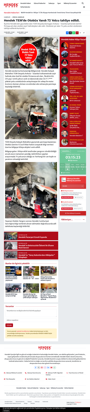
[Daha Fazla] (77, 32)
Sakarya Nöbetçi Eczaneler (14, 373)
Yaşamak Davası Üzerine (75, 47)
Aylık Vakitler (66, 172)
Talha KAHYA (74, 69)
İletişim (33, 403)
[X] (38, 367)
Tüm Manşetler (10, 379)
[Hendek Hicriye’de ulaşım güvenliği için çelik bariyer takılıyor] (31, 288)
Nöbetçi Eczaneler (70, 3)
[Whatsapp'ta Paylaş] (73, 32)
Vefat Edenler (25, 7)
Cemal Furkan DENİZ (77, 43)
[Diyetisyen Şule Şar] (64, 142)
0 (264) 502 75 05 (68, 197)
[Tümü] (84, 219)
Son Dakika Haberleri (33, 379)
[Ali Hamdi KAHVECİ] (64, 63)
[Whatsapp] (54, 367)
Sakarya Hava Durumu (34, 373)
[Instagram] (45, 367)
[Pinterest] (41, 367)
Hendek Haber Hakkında (74, 408)
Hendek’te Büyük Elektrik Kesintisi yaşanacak (11, 278)
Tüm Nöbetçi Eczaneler (74, 213)
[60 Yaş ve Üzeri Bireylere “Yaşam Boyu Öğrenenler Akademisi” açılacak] (49, 288)
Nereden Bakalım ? (76, 136)
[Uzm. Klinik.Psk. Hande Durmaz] (64, 124)
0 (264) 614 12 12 (68, 208)
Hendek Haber (25, 3)
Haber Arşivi (51, 379)
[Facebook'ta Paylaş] (67, 32)
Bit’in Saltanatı (75, 101)
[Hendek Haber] (11, 5)
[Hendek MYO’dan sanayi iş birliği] (13, 288)
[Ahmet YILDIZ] (64, 115)
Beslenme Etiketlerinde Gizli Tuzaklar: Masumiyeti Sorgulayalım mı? (76, 143)
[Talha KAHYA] (64, 71)
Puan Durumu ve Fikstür (76, 373)
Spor (59, 3)
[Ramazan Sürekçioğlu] (64, 133)
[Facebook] (35, 367)
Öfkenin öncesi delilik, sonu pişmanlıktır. (75, 117)
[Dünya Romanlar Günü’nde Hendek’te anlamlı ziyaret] (49, 271)
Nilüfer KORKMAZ (76, 52)
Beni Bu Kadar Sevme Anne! (77, 82)
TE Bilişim (77, 402)
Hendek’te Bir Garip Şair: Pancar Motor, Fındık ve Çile (76, 64)
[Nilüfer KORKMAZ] (64, 54)
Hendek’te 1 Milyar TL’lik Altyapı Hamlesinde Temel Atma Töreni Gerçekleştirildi (51, 13)
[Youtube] (51, 367)
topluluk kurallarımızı (23, 331)
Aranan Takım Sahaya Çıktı (75, 108)
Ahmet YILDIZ (74, 113)
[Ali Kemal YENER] (64, 107)
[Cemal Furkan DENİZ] (64, 46)
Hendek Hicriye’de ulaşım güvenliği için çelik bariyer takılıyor (30, 295)
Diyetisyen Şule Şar (77, 140)
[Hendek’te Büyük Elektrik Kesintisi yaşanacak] (13, 271)
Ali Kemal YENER (75, 105)
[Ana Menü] (83, 7)
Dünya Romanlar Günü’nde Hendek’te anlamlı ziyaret (48, 278)
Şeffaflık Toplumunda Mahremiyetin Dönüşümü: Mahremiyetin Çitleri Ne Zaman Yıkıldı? (77, 92)
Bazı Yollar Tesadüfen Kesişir (76, 72)
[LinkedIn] (48, 367)
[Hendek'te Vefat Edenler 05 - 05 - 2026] (31, 271)
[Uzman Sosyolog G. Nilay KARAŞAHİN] (64, 89)
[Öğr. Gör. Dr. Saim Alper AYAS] (64, 98)
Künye (25, 403)
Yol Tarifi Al (79, 197)
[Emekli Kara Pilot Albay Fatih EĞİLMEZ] (64, 79)
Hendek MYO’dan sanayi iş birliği (11, 295)
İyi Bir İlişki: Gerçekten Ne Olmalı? (74, 127)
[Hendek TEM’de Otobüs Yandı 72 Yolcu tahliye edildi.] (31, 53)
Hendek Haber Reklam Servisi (13, 403)
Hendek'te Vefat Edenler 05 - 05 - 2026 (31, 277)
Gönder (9, 325)
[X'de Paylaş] (70, 32)
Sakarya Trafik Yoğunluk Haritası (54, 374)
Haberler (7, 17)
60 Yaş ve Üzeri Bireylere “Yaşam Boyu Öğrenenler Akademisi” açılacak (49, 296)
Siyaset (30, 401)
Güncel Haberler (40, 3)
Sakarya (51, 3)
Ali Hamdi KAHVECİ (76, 60)
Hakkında (45, 401)
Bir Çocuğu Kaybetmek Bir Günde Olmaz (75, 55)
